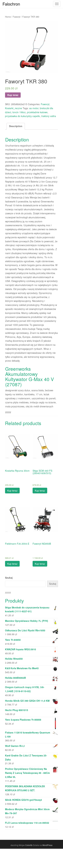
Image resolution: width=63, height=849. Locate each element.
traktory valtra (48, 116)
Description (15, 126)
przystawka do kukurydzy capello (22, 116)
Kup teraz (12, 95)
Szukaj (9, 577)
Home (8, 16)
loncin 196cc (19, 112)
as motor (33, 108)
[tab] (16, 126)
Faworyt (16, 16)
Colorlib (28, 845)
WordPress (47, 845)
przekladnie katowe (37, 112)
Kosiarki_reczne (13, 108)
